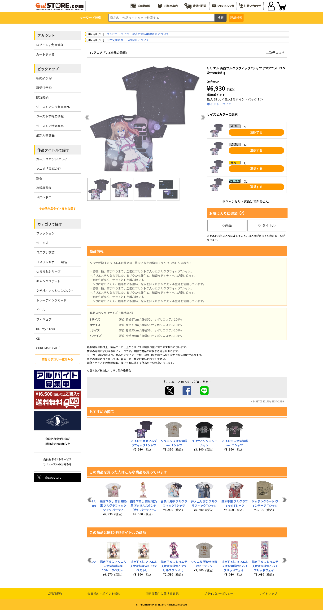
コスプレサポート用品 (51, 262)
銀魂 (39, 178)
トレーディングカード (51, 300)
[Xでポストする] (169, 393)
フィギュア (44, 319)
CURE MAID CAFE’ (48, 348)
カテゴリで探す (49, 223)
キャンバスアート (48, 281)
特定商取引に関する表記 (162, 593)
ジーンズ (42, 243)
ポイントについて (219, 104)
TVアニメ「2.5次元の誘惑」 (109, 52)
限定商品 (42, 97)
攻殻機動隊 (44, 187)
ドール (40, 309)
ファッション (45, 233)
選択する (256, 132)
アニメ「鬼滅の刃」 (50, 168)
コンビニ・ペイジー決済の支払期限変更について (137, 34)
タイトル (268, 225)
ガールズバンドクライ (51, 159)
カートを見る (45, 54)
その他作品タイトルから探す (57, 208)
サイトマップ (268, 593)
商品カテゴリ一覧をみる (57, 359)
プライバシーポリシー (219, 593)
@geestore (53, 477)
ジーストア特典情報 (50, 116)
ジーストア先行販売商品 (53, 106)
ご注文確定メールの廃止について (127, 40)
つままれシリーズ (48, 271)
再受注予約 (44, 87)
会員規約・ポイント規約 (103, 593)
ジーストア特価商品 (50, 126)
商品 (228, 225)
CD (38, 338)
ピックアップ (48, 68)
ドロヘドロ (44, 197)
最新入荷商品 (45, 135)
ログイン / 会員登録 (49, 44)
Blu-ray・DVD (45, 328)
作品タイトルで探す (53, 149)
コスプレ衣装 (45, 252)
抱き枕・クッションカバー (54, 290)
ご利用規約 (54, 593)
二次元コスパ (275, 52)
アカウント (46, 35)
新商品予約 (44, 78)
